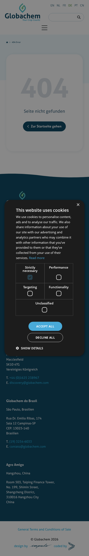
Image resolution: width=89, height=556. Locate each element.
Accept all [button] (45, 326)
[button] (29, 348)
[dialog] (44, 278)
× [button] (77, 204)
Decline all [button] (45, 337)
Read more (36, 258)
